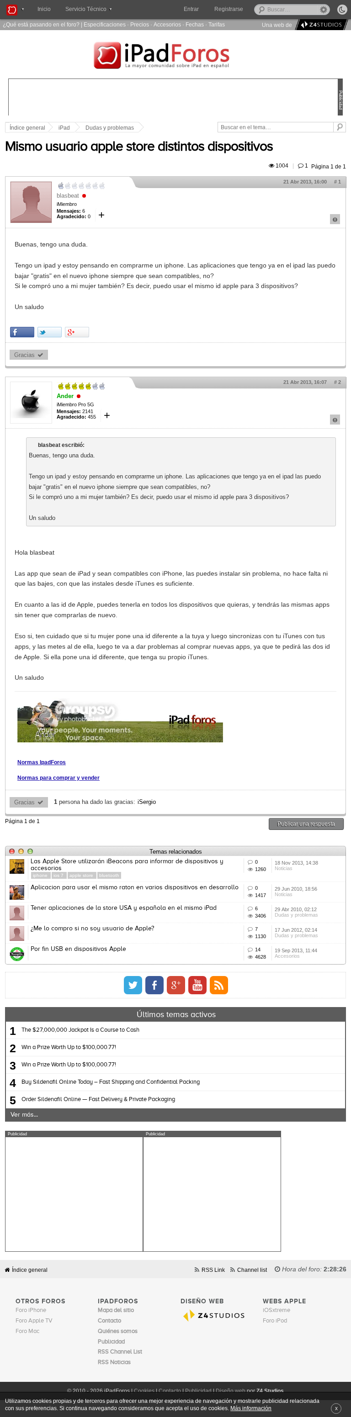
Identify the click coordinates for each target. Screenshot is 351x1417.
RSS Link (213, 1270)
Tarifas (216, 24)
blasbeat (68, 196)
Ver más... (24, 1115)
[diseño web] (320, 25)
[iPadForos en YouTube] (197, 985)
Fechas (195, 24)
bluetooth (109, 875)
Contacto (170, 1391)
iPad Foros (175, 57)
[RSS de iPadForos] (219, 985)
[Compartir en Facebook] (22, 332)
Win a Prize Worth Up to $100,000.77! (68, 1047)
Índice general (30, 1270)
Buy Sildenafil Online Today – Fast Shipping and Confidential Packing (110, 1082)
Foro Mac (27, 1331)
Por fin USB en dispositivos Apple (78, 949)
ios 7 (59, 875)
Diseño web (230, 1391)
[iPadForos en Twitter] (133, 985)
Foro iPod (275, 1321)
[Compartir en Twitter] (49, 332)
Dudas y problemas (109, 128)
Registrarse (228, 9)
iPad (64, 128)
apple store (82, 875)
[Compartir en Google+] (77, 332)
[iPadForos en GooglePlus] (176, 985)
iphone (41, 875)
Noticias (283, 868)
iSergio (147, 802)
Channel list (252, 1270)
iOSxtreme (276, 1310)
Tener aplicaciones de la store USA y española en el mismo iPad (124, 908)
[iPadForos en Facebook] (154, 985)
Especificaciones (105, 24)
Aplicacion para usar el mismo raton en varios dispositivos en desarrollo (135, 887)
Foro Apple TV (34, 1321)
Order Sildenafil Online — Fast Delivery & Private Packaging (98, 1099)
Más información (250, 1408)
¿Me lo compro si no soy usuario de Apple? (92, 928)
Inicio (44, 9)
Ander (65, 396)
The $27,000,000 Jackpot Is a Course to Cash (80, 1030)
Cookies (144, 1391)
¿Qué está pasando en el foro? (41, 24)
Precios (139, 24)
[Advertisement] (74, 1194)
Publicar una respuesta (306, 824)
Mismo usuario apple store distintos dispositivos (139, 147)
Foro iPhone (31, 1310)
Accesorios (167, 24)
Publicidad (198, 1391)
